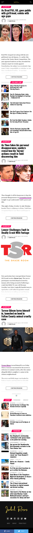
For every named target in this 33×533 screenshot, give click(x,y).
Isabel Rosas (12, 21)
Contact (14, 523)
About (8, 523)
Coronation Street (25, 197)
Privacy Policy (22, 523)
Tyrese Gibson (6, 365)
